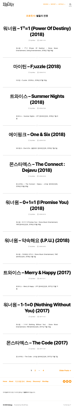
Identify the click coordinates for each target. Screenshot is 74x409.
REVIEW (45, 4)
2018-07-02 (42, 140)
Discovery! (36, 381)
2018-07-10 (42, 72)
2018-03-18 (42, 214)
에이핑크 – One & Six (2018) (37, 134)
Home (5, 381)
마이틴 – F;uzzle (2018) (37, 66)
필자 (25, 392)
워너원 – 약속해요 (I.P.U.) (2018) (37, 240)
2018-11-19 (42, 40)
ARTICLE (61, 4)
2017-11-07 (42, 348)
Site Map (45, 381)
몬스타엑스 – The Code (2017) (37, 342)
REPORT (53, 4)
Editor (33, 40)
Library (28, 381)
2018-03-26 (42, 176)
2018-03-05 (42, 246)
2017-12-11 (42, 278)
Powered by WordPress (21, 405)
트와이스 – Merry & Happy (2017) (37, 272)
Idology (10, 405)
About (11, 381)
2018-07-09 (42, 108)
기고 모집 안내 (19, 381)
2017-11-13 (42, 316)
